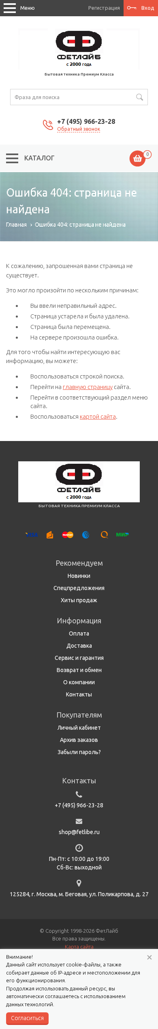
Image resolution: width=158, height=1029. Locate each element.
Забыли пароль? (79, 752)
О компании (79, 682)
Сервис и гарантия (79, 658)
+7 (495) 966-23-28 (86, 121)
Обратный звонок (78, 129)
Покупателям (79, 715)
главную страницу (88, 386)
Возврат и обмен (79, 670)
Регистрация (104, 8)
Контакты (79, 694)
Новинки (79, 576)
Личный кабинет (79, 727)
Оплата (79, 633)
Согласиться (27, 1018)
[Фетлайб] (79, 48)
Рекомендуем (79, 563)
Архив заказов (79, 740)
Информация (79, 620)
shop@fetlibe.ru (79, 832)
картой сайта (98, 416)
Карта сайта (79, 946)
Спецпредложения (79, 588)
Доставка (79, 645)
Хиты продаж (79, 600)
